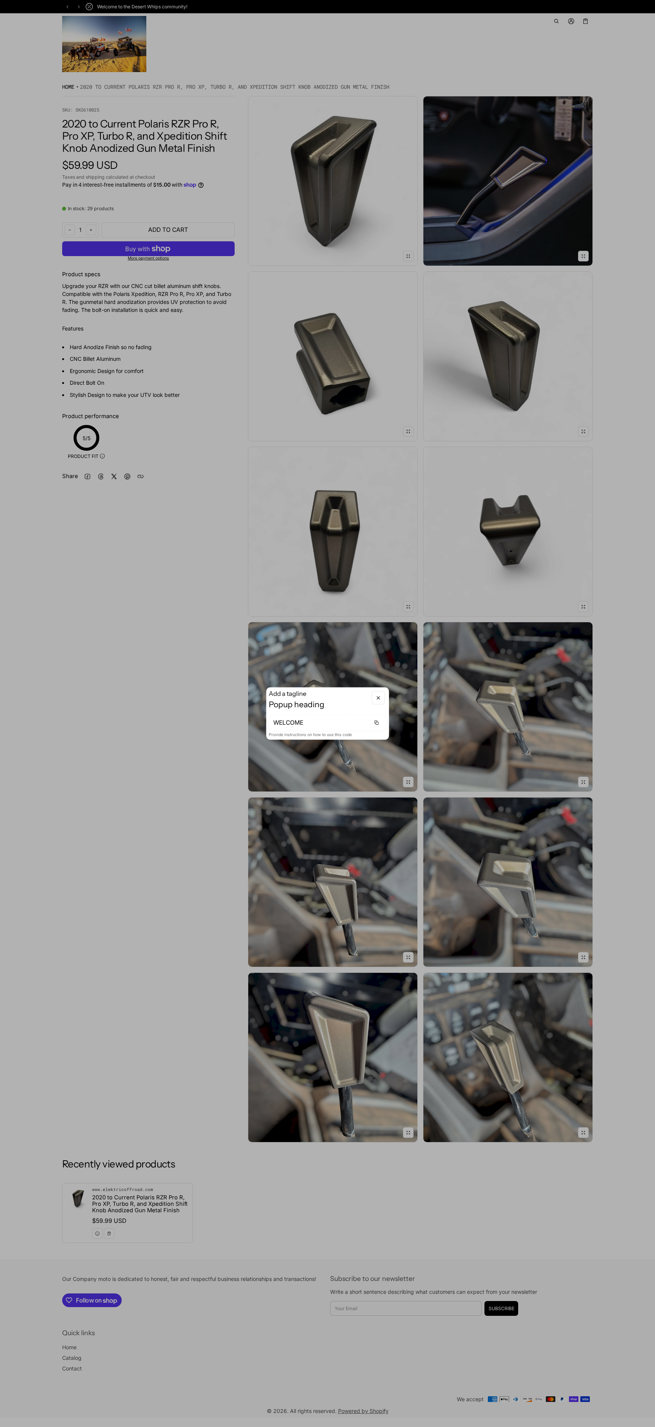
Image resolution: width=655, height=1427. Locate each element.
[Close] (378, 698)
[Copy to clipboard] (376, 722)
